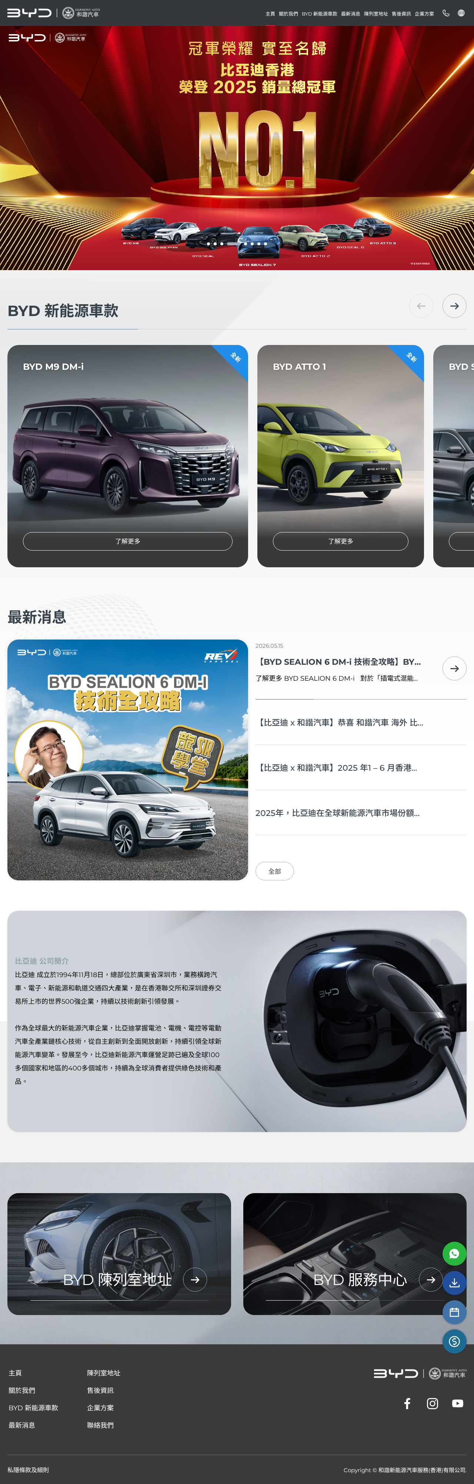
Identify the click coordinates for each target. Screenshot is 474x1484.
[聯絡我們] (446, 13)
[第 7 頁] (258, 243)
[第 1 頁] (208, 243)
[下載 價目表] (455, 1341)
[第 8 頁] (265, 243)
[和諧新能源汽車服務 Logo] (53, 13)
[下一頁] (455, 306)
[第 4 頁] (228, 243)
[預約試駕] (455, 1312)
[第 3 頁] (221, 243)
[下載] (455, 1283)
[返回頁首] (457, 1375)
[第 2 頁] (215, 243)
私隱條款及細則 (28, 1470)
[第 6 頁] (252, 243)
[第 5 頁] (240, 243)
